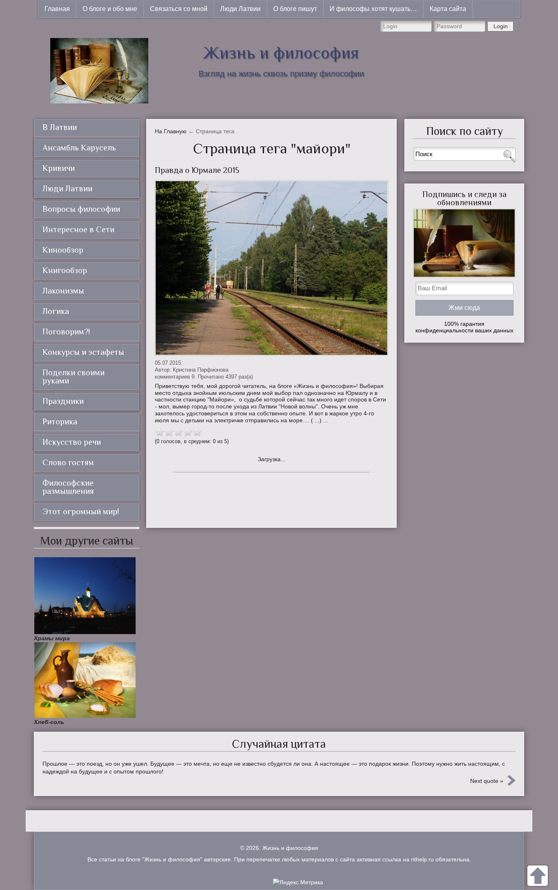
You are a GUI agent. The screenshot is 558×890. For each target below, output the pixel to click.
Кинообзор (62, 249)
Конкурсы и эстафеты (83, 351)
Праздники (63, 401)
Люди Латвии (240, 8)
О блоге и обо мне (110, 8)
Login (500, 26)
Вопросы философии (81, 208)
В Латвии (59, 127)
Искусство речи (71, 441)
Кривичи (58, 168)
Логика (55, 311)
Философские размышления (68, 486)
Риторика (59, 421)
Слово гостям (68, 462)
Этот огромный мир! (80, 511)
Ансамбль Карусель (79, 147)
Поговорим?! (66, 331)
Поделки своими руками (73, 376)
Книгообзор (64, 270)
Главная (57, 8)
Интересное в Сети (78, 229)
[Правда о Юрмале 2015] (271, 268)
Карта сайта (448, 8)
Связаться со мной (179, 8)
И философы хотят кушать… (373, 8)
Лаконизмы (63, 290)
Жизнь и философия (281, 52)
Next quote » (486, 781)
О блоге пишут (295, 8)
